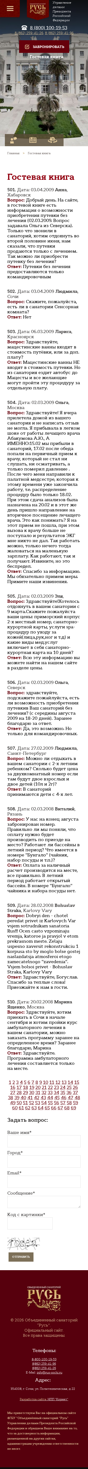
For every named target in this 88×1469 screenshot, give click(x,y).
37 (75, 1092)
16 (12, 1087)
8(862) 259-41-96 (44, 1364)
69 (73, 1108)
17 (19, 1087)
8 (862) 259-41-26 (29, 33)
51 (25, 1103)
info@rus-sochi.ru (49, 1372)
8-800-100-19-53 (44, 1359)
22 (50, 1087)
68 (67, 1108)
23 (56, 1087)
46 (63, 1098)
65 (47, 1108)
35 (62, 1092)
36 (69, 1092)
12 (57, 1082)
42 (36, 1098)
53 (37, 1103)
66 (53, 1108)
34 (56, 1092)
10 (45, 1082)
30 (31, 1092)
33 (50, 1092)
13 (64, 1082)
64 (41, 1108)
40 (23, 1098)
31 (37, 1092)
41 (30, 1098)
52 (31, 1103)
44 (50, 1098)
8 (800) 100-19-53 (48, 28)
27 (12, 1092)
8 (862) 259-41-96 (59, 33)
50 (19, 1103)
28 (19, 1092)
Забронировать (48, 47)
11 (51, 1082)
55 (50, 1103)
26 (75, 1087)
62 (27, 1108)
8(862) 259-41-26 (44, 1368)
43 (43, 1098)
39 (16, 1098)
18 (25, 1087)
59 (75, 1103)
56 (56, 1103)
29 (25, 1092)
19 (31, 1087)
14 (70, 1082)
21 (44, 1087)
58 (69, 1103)
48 (77, 1098)
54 (44, 1103)
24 (63, 1087)
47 (70, 1098)
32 (44, 1092)
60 (15, 1108)
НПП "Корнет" (44, 1399)
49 (12, 1103)
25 (69, 1087)
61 (21, 1108)
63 (34, 1108)
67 (60, 1108)
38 (10, 1098)
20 (38, 1087)
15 (76, 1082)
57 (63, 1103)
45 (57, 1098)
